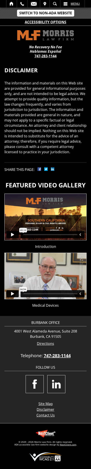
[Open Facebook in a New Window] (35, 384)
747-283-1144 (45, 56)
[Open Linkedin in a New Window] (56, 384)
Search (55, 3)
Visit (44, 3)
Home (11, 3)
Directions (45, 343)
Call (22, 3)
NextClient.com (68, 444)
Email (34, 3)
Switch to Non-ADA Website (45, 13)
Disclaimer (45, 409)
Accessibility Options (45, 22)
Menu (75, 4)
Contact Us (45, 415)
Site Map (45, 403)
